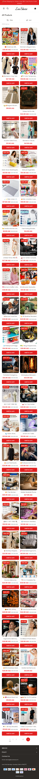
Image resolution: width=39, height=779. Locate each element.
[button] (4, 8)
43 (23, 739)
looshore (21, 776)
